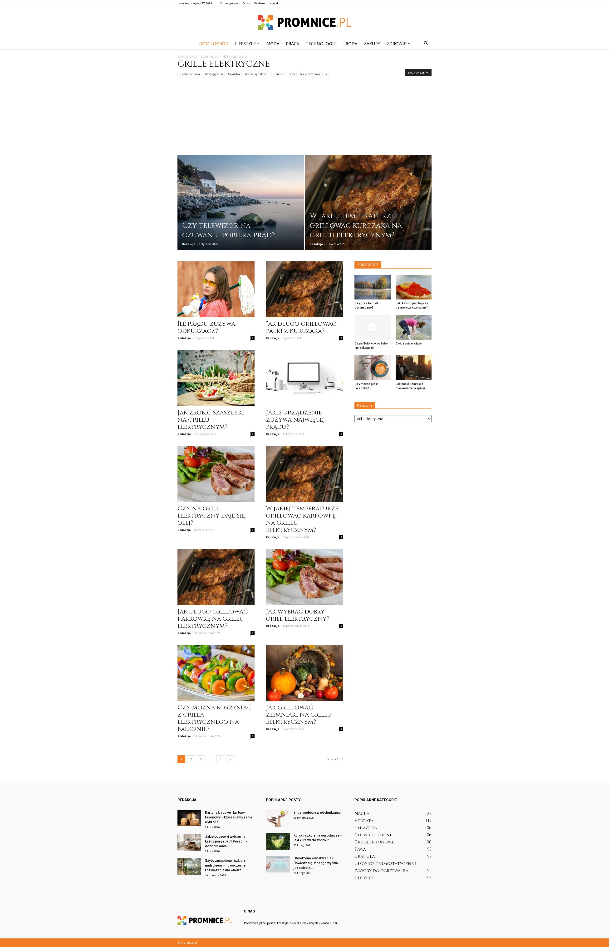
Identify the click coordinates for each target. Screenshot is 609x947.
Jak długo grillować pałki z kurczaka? (301, 327)
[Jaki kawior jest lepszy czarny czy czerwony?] (414, 287)
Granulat (278, 74)
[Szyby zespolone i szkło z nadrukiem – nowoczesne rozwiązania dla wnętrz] (189, 866)
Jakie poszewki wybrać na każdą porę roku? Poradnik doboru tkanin (226, 841)
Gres (292, 74)
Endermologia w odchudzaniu (317, 812)
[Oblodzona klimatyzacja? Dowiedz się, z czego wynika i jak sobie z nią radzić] (278, 864)
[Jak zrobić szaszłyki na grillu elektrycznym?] (216, 378)
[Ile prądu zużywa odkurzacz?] (216, 289)
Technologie (321, 43)
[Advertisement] (304, 119)
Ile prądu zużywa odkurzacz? (206, 327)
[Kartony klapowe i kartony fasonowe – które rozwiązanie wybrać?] (189, 818)
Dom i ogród (213, 43)
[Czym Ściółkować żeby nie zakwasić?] (372, 327)
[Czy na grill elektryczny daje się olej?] (216, 474)
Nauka (361, 814)
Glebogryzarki (214, 74)
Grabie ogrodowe (256, 74)
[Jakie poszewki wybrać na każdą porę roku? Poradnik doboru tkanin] (189, 842)
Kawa (360, 849)
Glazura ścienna (189, 74)
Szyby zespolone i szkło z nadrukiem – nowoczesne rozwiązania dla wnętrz (225, 865)
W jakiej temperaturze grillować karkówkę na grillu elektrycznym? (302, 519)
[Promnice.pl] (304, 22)
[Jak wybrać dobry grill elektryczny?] (304, 577)
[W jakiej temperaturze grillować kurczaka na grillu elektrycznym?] (368, 206)
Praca (292, 43)
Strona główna (229, 3)
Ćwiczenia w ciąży (409, 343)
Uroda (349, 43)
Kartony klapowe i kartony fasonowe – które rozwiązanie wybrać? (228, 817)
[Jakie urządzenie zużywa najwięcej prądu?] (304, 378)
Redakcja (189, 244)
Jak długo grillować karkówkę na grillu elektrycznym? (212, 619)
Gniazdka (234, 74)
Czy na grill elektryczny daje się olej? (211, 515)
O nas (246, 3)
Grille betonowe (310, 74)
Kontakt (275, 3)
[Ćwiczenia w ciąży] (414, 327)
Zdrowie (396, 43)
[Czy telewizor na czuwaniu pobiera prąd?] (240, 206)
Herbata (363, 821)
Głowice (364, 878)
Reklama (259, 3)
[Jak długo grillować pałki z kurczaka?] (304, 289)
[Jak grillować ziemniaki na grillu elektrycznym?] (304, 673)
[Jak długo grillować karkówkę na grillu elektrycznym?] (216, 577)
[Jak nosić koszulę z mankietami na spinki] (414, 367)
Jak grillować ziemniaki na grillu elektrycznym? (299, 714)
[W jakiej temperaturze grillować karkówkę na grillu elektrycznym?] (304, 474)
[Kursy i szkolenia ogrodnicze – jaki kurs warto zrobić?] (278, 841)
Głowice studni (372, 835)
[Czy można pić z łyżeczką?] (372, 367)
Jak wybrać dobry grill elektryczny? (297, 615)
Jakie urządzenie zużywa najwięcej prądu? (295, 420)
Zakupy (372, 43)
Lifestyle (245, 43)
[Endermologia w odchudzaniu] (278, 818)
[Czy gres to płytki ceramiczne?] (372, 287)
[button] (426, 43)
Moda (272, 43)
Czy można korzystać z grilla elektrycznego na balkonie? (214, 718)
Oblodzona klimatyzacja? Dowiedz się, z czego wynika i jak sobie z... (316, 863)
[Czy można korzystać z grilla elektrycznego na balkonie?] (216, 673)
